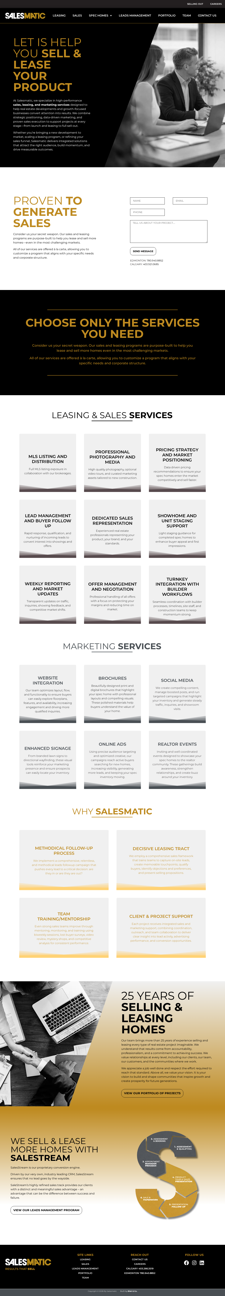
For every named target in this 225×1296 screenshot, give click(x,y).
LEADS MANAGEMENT (135, 15)
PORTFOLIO (166, 15)
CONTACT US (207, 15)
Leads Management (85, 1268)
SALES (77, 15)
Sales (85, 1264)
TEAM (186, 15)
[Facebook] (187, 1263)
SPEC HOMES (98, 15)
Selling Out (195, 4)
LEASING (59, 15)
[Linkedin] (202, 1263)
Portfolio (85, 1273)
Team (85, 1277)
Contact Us (139, 1259)
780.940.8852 (155, 260)
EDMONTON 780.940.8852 (139, 1273)
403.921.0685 (151, 264)
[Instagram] (194, 1263)
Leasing (85, 1259)
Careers (216, 4)
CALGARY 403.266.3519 (139, 1268)
